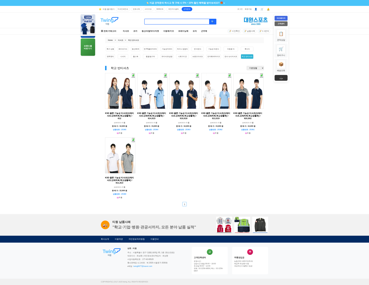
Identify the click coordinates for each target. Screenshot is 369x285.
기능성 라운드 (213, 49)
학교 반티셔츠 (247, 57)
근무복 (204, 31)
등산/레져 (135, 49)
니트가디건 (182, 57)
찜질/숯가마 (150, 57)
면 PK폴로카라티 (150, 49)
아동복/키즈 (168, 31)
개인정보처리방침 (137, 239)
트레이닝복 (183, 31)
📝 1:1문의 (264, 31)
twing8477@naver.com (142, 266)
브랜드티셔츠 (197, 57)
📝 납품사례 (249, 31)
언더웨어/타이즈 (213, 57)
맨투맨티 (110, 57)
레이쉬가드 (123, 49)
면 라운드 (197, 49)
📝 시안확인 (234, 31)
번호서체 (136, 9)
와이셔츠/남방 (167, 57)
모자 (195, 31)
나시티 (123, 57)
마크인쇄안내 (123, 9)
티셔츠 (126, 31)
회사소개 (105, 239)
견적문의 (186, 9)
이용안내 (154, 239)
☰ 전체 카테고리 (108, 31)
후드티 (247, 49)
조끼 (135, 31)
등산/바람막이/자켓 (150, 31)
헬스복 (135, 57)
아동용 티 (231, 49)
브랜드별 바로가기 (88, 47)
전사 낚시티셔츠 (231, 57)
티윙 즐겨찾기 (109, 9)
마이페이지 (281, 18)
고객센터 (281, 24)
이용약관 (119, 239)
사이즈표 (148, 9)
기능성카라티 (167, 49)
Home (110, 40)
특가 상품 (110, 49)
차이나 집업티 (182, 49)
